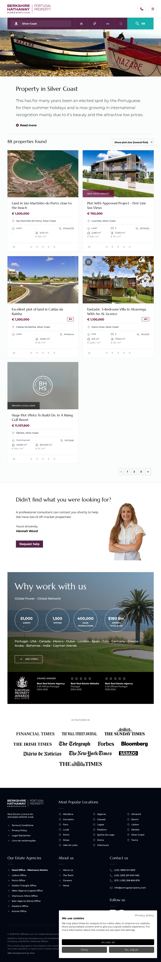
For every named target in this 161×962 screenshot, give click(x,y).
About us (68, 870)
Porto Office (18, 880)
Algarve (101, 814)
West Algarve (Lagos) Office (27, 890)
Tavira (134, 840)
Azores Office (19, 911)
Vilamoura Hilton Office (25, 896)
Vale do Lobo (70, 845)
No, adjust (131, 949)
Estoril (134, 819)
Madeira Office (20, 906)
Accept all (108, 942)
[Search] (140, 22)
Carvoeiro (68, 819)
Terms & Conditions (22, 825)
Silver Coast (138, 834)
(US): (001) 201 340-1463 (126, 875)
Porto (66, 834)
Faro (65, 824)
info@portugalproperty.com (130, 887)
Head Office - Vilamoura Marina (30, 870)
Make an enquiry (61, 192)
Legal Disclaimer (21, 835)
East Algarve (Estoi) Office (26, 901)
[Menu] (152, 9)
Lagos (100, 824)
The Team (68, 875)
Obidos (135, 829)
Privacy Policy (19, 830)
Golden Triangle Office (24, 885)
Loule (66, 829)
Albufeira (68, 814)
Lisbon (135, 824)
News (66, 885)
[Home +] (29, 9)
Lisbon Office (19, 875)
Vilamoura (103, 845)
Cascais (101, 819)
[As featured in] (80, 747)
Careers (67, 880)
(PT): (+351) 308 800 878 (127, 880)
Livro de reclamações (24, 840)
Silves (66, 840)
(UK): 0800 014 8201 (124, 870)
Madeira (102, 829)
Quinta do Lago (105, 834)
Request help (29, 544)
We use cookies (73, 918)
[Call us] (141, 9)
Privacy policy (144, 915)
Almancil (136, 814)
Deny (84, 949)
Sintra (100, 840)
